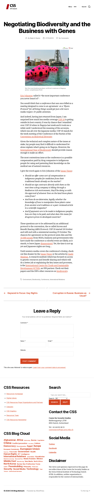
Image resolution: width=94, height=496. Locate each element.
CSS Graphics (11, 411)
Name (22, 341)
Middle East (10, 461)
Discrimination (21, 446)
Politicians (35, 466)
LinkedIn (52, 452)
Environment (27, 279)
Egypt (30, 446)
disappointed (47, 243)
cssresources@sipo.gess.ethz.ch (61, 430)
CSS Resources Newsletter (16, 420)
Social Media (19, 469)
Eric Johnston (26, 96)
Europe (37, 446)
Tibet (41, 469)
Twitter (52, 444)
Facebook (53, 448)
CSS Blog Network (17, 491)
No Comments (63, 38)
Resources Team (12, 415)
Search (54, 402)
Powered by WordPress (35, 491)
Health (33, 452)
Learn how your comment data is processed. (49, 367)
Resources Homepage (14, 394)
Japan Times (66, 171)
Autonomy (27, 440)
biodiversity (62, 271)
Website (23, 350)
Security (8, 469)
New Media (29, 461)
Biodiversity (36, 279)
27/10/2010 (49, 38)
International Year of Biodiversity (35, 150)
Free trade (13, 452)
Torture (6, 471)
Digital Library (11, 398)
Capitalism (40, 440)
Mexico (40, 459)
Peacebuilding (16, 466)
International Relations (57, 279)
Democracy (10, 446)
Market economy (9, 459)
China (7, 443)
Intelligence (25, 454)
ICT (19, 454)
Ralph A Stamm (35, 38)
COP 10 (61, 119)
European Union (30, 448)
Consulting (30, 443)
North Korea (10, 463)
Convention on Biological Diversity (36, 137)
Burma (33, 440)
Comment (24, 323)
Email (50, 341)
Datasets (9, 407)
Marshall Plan (19, 459)
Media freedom (30, 459)
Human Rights (10, 454)
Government (23, 451)
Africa (20, 440)
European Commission (11, 449)
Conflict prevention (19, 443)
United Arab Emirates (15, 471)
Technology (32, 469)
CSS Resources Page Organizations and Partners (24, 402)
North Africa (38, 461)
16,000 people (26, 238)
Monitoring (20, 461)
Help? (65, 402)
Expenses (6, 452)
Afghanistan (10, 440)
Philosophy (27, 466)
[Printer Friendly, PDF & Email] (68, 48)
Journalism (30, 457)
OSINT (6, 466)
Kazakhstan (40, 457)
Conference (45, 279)
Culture (37, 443)
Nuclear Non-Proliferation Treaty (28, 464)
